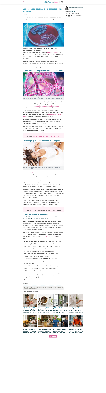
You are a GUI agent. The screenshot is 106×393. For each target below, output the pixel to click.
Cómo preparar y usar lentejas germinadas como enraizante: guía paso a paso (44, 331)
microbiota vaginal (52, 52)
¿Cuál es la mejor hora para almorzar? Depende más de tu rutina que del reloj (76, 331)
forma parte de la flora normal (38, 172)
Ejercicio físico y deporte (59, 328)
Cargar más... (53, 336)
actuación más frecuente (50, 236)
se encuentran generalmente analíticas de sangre (46, 105)
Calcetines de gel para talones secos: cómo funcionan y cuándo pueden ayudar (29, 310)
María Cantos (72, 9)
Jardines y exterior (57, 307)
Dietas (70, 328)
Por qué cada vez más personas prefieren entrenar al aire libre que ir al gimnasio (60, 331)
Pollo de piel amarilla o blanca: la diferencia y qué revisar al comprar (29, 331)
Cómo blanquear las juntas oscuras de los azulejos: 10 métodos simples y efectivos (75, 310)
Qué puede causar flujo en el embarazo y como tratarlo (46, 136)
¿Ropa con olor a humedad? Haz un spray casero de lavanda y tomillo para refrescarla (45, 310)
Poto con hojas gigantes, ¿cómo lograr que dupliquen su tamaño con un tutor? (60, 310)
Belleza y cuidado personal (29, 307)
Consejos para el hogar (43, 307)
